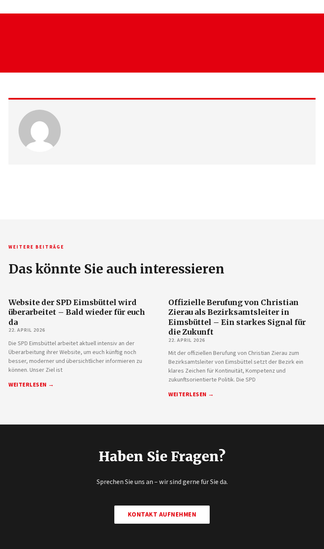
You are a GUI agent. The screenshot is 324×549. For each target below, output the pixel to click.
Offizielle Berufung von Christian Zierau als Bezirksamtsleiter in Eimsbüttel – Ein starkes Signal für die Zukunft (237, 317)
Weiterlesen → (31, 385)
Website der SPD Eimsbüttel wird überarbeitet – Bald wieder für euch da (76, 312)
